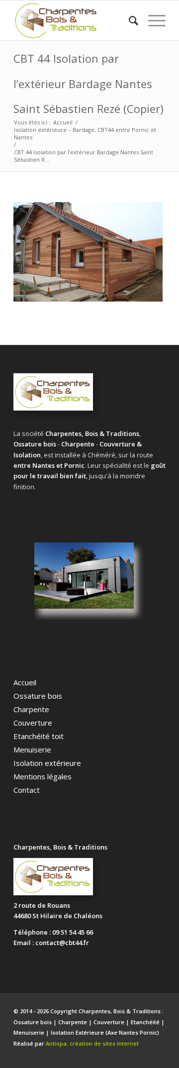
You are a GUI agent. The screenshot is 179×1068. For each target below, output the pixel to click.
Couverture (32, 723)
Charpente (31, 709)
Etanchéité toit (38, 736)
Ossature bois (37, 696)
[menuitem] (128, 20)
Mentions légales (42, 776)
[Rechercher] (128, 20)
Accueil (24, 682)
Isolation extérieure (47, 763)
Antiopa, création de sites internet (92, 1043)
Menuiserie (32, 749)
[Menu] (152, 20)
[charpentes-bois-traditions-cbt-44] (74, 20)
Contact (26, 790)
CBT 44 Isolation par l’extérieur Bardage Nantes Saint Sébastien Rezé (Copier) (88, 83)
